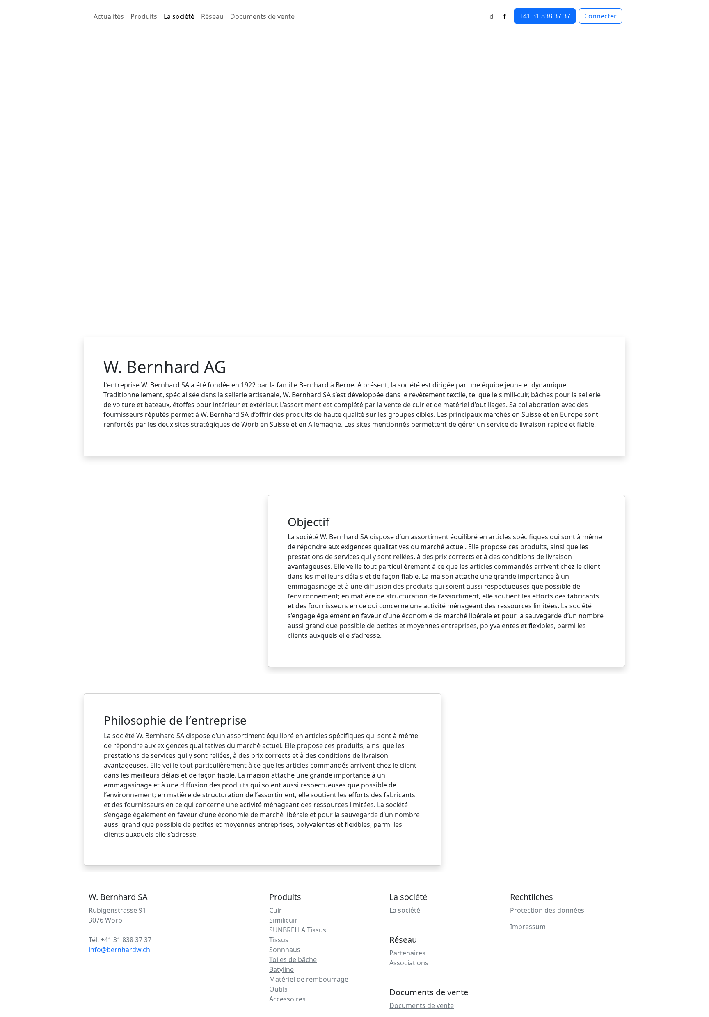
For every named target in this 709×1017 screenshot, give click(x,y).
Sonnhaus (284, 949)
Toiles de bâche (293, 959)
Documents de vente (262, 16)
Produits (143, 16)
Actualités (109, 16)
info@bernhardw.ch (119, 949)
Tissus (278, 939)
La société (179, 16)
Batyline (281, 969)
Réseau (212, 16)
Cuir (275, 910)
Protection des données (547, 910)
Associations (408, 962)
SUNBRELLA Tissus (297, 929)
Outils (278, 989)
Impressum (528, 926)
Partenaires (407, 952)
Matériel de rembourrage (308, 979)
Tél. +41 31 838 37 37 (120, 939)
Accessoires (287, 998)
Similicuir (283, 920)
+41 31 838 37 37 (544, 16)
